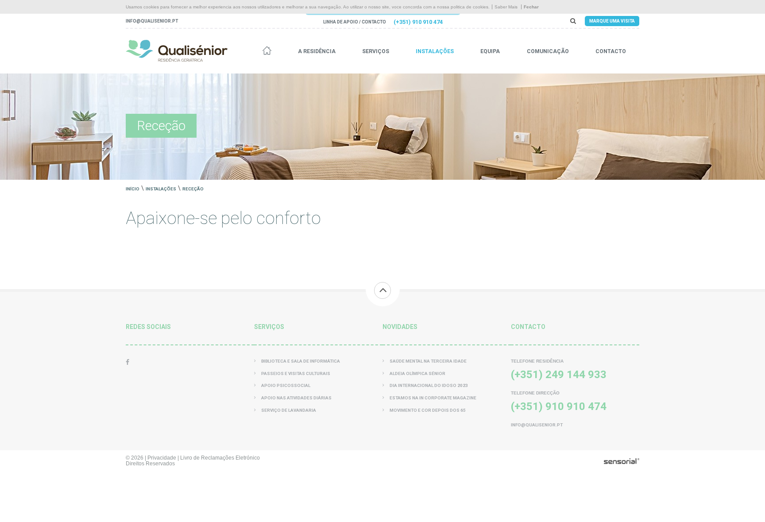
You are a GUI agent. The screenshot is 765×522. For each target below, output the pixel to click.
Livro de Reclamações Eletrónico (220, 457)
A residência (317, 51)
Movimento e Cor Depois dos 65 (428, 410)
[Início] (267, 51)
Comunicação (548, 51)
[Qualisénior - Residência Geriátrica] (177, 51)
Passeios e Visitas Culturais (295, 373)
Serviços (375, 51)
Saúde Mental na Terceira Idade (428, 361)
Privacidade (161, 457)
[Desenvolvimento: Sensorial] (621, 461)
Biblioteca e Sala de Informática (300, 361)
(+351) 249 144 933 (559, 374)
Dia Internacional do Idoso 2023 (429, 385)
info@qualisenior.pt (152, 21)
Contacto (610, 51)
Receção (193, 188)
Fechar (531, 6)
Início (132, 188)
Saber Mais (506, 6)
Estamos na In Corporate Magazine (433, 397)
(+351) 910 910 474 (418, 22)
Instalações (435, 51)
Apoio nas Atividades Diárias (296, 397)
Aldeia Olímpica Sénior (417, 373)
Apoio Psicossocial (285, 385)
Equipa (490, 51)
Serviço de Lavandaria (288, 410)
